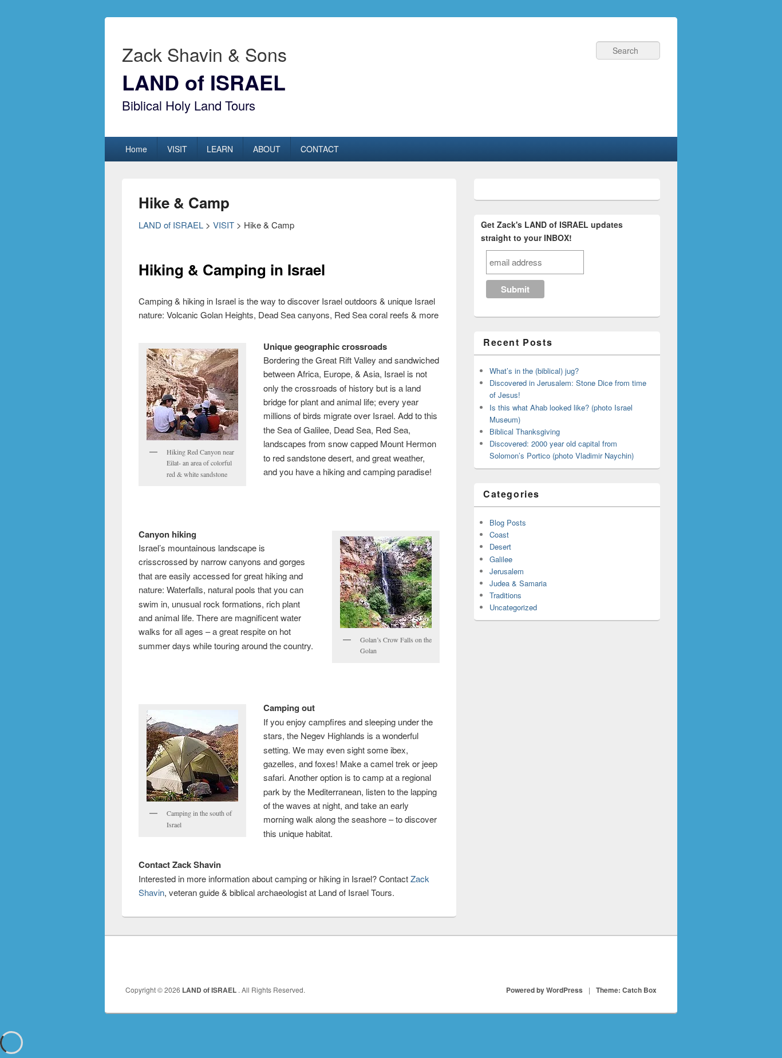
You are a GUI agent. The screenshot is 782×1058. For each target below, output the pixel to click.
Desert (500, 546)
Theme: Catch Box (626, 990)
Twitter (623, 961)
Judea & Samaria (518, 583)
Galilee (500, 559)
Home (136, 149)
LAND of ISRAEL (204, 82)
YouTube (648, 961)
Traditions (505, 595)
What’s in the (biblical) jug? (534, 370)
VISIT (177, 149)
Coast (499, 534)
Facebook (597, 961)
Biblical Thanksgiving (524, 431)
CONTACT (320, 149)
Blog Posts (507, 522)
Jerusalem (506, 571)
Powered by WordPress (544, 990)
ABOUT (267, 149)
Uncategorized (513, 607)
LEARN (220, 149)
